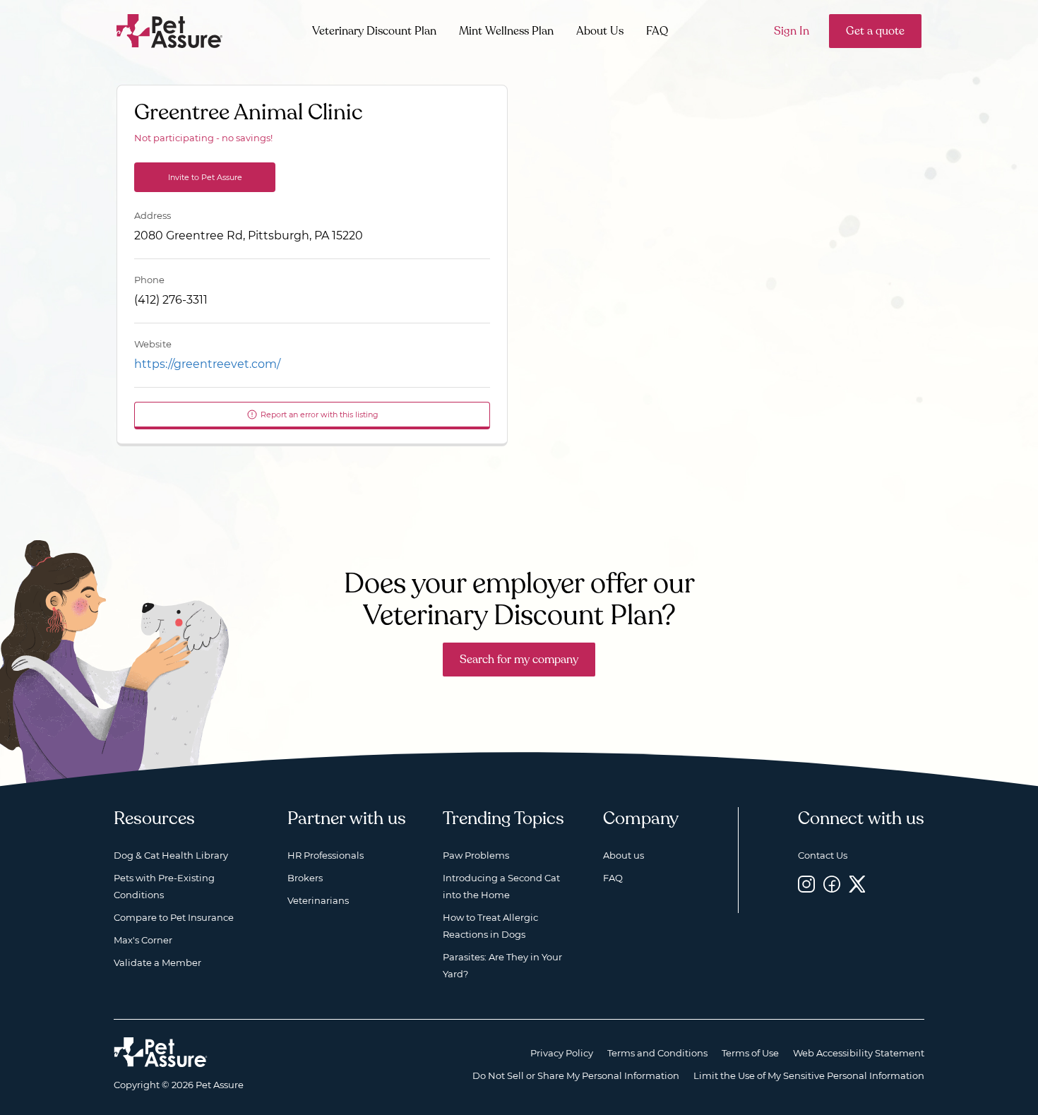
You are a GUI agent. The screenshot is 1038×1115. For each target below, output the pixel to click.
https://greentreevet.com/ (207, 364)
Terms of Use (750, 1053)
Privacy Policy (561, 1053)
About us (623, 855)
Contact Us (822, 855)
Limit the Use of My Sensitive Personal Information (808, 1075)
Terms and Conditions (657, 1053)
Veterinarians (318, 900)
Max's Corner (143, 940)
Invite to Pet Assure (205, 177)
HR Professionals (325, 855)
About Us (600, 31)
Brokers (305, 877)
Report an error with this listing (319, 414)
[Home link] (161, 1052)
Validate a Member (157, 962)
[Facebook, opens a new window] (831, 884)
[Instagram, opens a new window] (806, 884)
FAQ (657, 31)
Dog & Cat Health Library (171, 855)
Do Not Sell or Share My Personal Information (575, 1075)
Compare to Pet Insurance (174, 917)
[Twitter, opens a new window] (857, 884)
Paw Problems (476, 855)
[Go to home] (170, 30)
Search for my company (519, 659)
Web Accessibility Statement (858, 1053)
